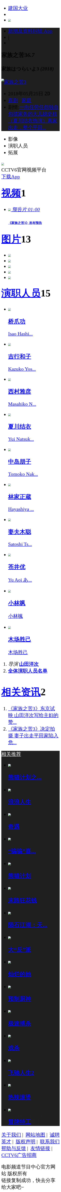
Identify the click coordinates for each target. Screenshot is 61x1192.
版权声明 (25, 1141)
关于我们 (11, 1134)
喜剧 (13, 100)
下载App (10, 176)
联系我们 (50, 1141)
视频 (11, 193)
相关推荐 (11, 754)
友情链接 (40, 1148)
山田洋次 (29, 664)
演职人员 (21, 293)
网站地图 (35, 1134)
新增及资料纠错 (30, 31)
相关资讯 (21, 692)
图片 (11, 239)
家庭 (26, 100)
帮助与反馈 (13, 1148)
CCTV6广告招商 (19, 1155)
